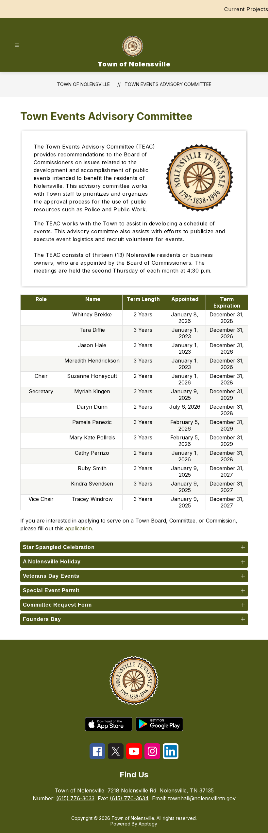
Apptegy (148, 823)
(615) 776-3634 (129, 798)
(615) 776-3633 (75, 798)
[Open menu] (17, 45)
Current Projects (246, 9)
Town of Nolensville (83, 84)
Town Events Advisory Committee (168, 84)
